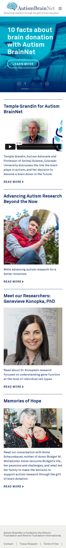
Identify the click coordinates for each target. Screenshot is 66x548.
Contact (8, 544)
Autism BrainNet (31, 8)
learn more (23, 64)
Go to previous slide (19, 84)
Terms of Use (51, 544)
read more (13, 181)
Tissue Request (28, 544)
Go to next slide (47, 84)
